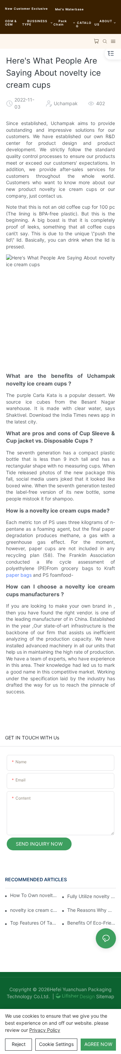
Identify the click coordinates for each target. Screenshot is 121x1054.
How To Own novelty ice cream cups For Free (33, 895)
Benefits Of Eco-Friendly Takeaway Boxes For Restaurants (91, 923)
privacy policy (44, 1030)
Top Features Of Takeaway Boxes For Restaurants (34, 923)
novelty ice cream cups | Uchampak (34, 910)
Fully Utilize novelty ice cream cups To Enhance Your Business (91, 896)
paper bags (19, 575)
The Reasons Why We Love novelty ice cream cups (91, 910)
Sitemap (104, 996)
